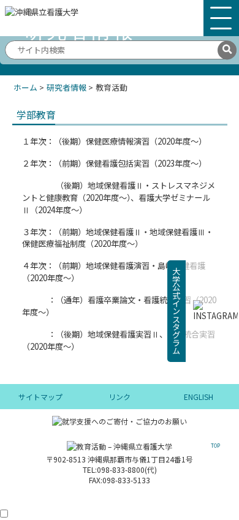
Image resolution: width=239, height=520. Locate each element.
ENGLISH (198, 396)
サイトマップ (40, 396)
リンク (119, 396)
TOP (215, 445)
